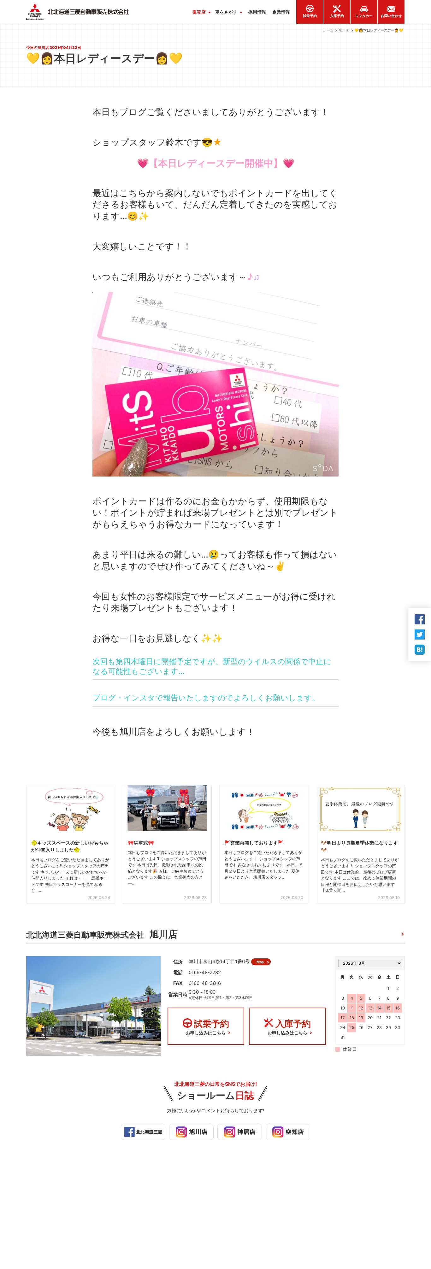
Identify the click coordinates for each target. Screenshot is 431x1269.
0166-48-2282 (205, 972)
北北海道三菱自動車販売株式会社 (102, 934)
